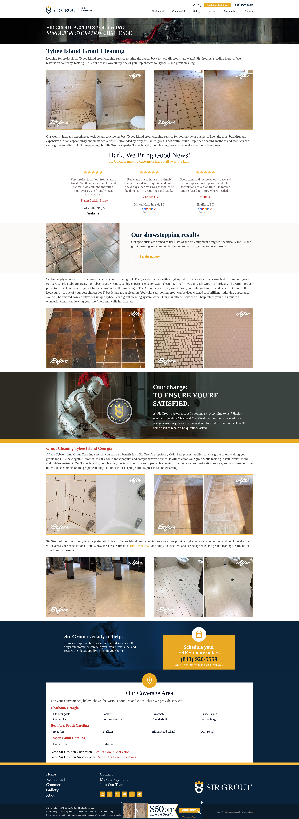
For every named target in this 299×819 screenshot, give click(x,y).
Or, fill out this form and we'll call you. (199, 664)
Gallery (197, 11)
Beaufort (58, 731)
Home (51, 774)
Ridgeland (109, 744)
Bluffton (108, 731)
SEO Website (222, 812)
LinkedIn (132, 794)
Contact (249, 11)
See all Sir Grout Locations (117, 757)
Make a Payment (114, 779)
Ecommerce (234, 812)
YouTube (124, 794)
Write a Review (193, 5)
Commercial (178, 11)
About (212, 11)
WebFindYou (247, 812)
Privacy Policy (67, 811)
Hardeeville (60, 744)
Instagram (102, 794)
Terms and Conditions (87, 811)
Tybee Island (209, 714)
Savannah (158, 714)
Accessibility (51, 811)
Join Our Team (112, 784)
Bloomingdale (61, 714)
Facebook (109, 794)
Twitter (117, 794)
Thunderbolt (159, 719)
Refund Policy (107, 811)
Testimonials (230, 11)
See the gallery (150, 256)
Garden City (60, 719)
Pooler (106, 714)
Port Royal (207, 731)
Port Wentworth (112, 719)
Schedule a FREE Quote (217, 5)
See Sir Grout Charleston (112, 752)
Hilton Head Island (163, 731)
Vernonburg (208, 719)
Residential (158, 11)
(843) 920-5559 (243, 4)
